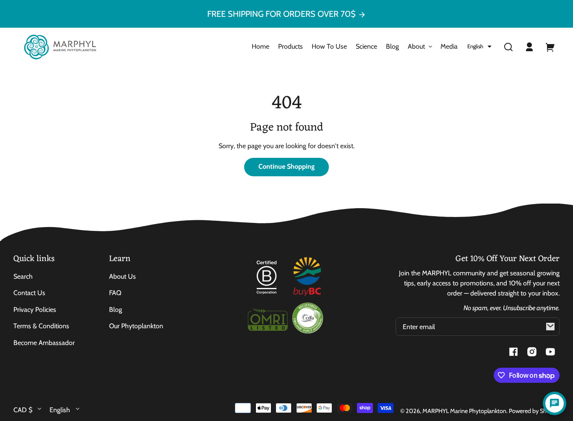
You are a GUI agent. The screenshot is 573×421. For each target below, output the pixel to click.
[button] (479, 46)
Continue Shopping (286, 166)
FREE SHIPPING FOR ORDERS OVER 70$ (282, 14)
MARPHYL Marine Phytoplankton (464, 411)
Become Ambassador (44, 343)
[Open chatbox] (554, 403)
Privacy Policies (34, 310)
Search (23, 276)
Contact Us (29, 293)
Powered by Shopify (534, 411)
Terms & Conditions (41, 326)
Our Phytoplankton (136, 326)
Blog (115, 310)
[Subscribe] (550, 326)
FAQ (115, 293)
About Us (122, 276)
